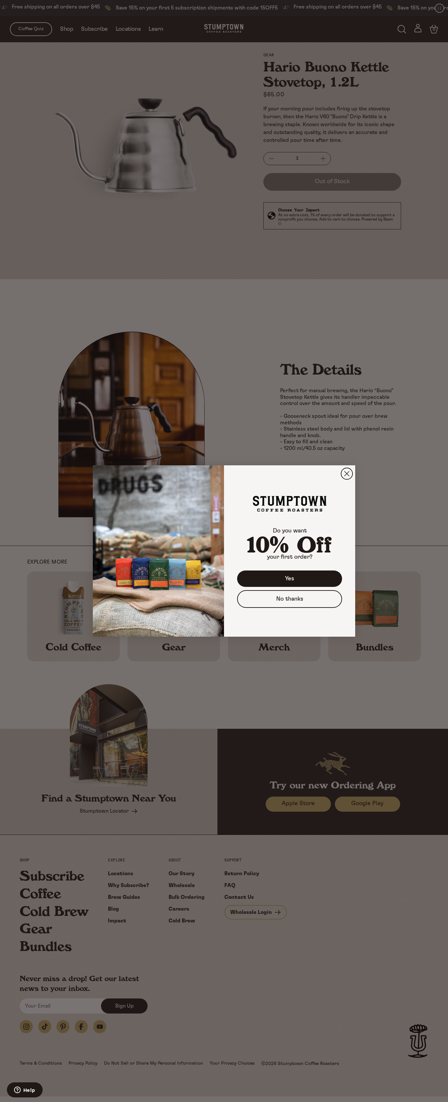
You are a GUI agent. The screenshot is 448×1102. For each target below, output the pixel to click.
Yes (289, 579)
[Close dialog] (347, 473)
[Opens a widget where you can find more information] (25, 1090)
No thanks (289, 599)
